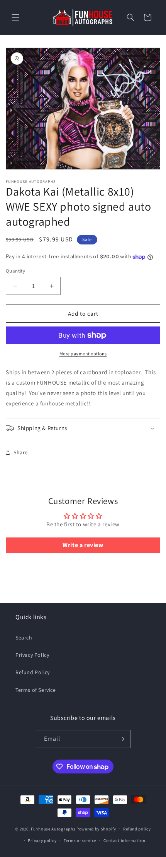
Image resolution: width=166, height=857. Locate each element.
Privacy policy (42, 840)
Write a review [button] (83, 545)
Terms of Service (35, 689)
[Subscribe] (121, 739)
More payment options (83, 354)
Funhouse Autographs (53, 828)
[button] (15, 17)
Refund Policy (32, 672)
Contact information (124, 840)
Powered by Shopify (96, 828)
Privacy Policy (32, 654)
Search (23, 637)
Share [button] (21, 452)
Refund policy (137, 829)
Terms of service (80, 840)
